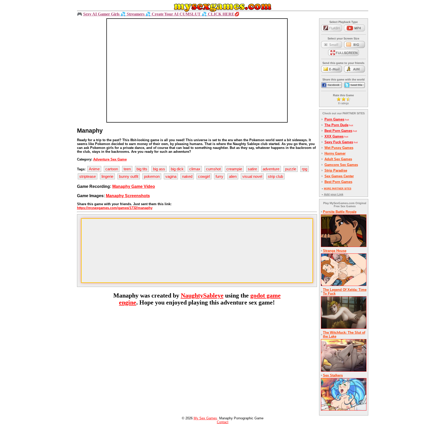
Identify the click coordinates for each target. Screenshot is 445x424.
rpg (304, 169)
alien (233, 176)
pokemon (152, 176)
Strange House (334, 251)
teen (127, 169)
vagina (170, 176)
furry (219, 176)
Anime (94, 169)
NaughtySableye (202, 295)
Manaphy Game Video (133, 186)
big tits (141, 169)
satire (252, 169)
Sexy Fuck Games (338, 142)
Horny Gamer (335, 153)
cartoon (111, 169)
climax (194, 169)
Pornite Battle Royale (339, 212)
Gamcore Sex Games (341, 165)
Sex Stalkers (333, 375)
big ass (159, 169)
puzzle (290, 169)
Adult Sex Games (338, 159)
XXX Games (334, 136)
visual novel (252, 176)
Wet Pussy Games (338, 148)
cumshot (213, 169)
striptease (87, 176)
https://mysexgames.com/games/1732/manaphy (114, 208)
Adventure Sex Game (110, 159)
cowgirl (204, 176)
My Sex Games (205, 418)
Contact (222, 422)
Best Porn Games (338, 131)
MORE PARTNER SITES (337, 188)
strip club (275, 176)
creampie (234, 169)
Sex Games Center (339, 176)
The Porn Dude (336, 125)
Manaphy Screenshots (128, 196)
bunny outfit (128, 176)
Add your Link (333, 194)
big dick (177, 169)
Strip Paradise (335, 170)
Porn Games (334, 119)
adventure (271, 169)
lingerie (107, 176)
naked (187, 176)
